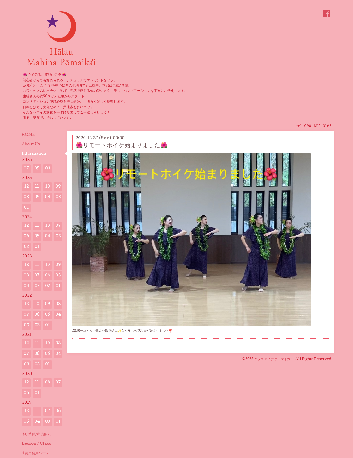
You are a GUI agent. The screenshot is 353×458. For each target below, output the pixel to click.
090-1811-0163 (317, 126)
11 (37, 187)
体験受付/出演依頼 (36, 434)
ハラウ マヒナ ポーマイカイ (273, 359)
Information (34, 154)
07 (26, 169)
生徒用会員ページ (35, 453)
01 (26, 208)
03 (47, 169)
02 (26, 247)
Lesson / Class (36, 444)
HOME (28, 135)
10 (47, 187)
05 (37, 169)
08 (26, 197)
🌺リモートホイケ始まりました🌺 (122, 146)
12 (26, 187)
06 (26, 236)
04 (47, 197)
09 (58, 187)
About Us (31, 144)
